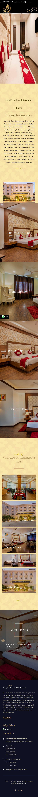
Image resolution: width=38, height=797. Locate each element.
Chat (6, 316)
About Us (19, 168)
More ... (19, 601)
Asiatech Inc (23, 783)
